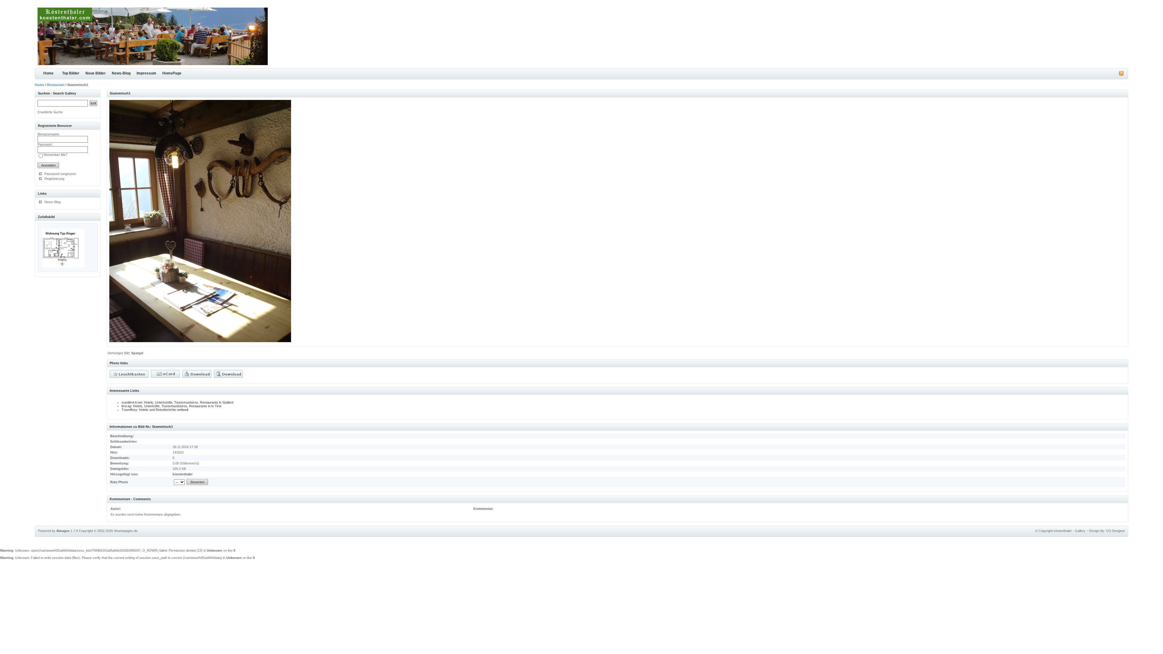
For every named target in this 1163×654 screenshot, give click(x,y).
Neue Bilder (95, 73)
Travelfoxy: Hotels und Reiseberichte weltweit (154, 409)
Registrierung (54, 178)
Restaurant (56, 85)
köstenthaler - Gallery (1069, 531)
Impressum (146, 73)
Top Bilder (70, 73)
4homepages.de (126, 531)
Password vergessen (60, 174)
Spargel (137, 353)
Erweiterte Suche (50, 112)
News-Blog (121, 73)
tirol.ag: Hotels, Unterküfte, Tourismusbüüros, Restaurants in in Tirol (171, 406)
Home (48, 73)
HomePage (171, 73)
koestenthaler (183, 474)
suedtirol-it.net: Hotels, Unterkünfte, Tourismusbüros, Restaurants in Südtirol (177, 402)
